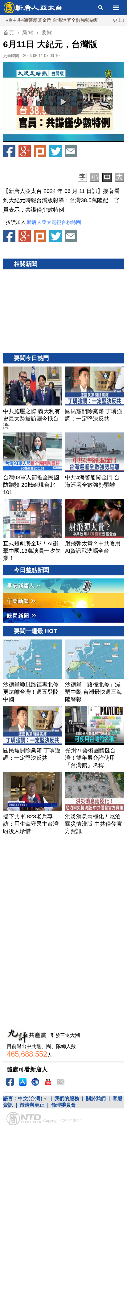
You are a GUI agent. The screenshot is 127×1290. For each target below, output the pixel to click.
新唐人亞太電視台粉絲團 (54, 222)
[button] (63, 102)
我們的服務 (67, 1098)
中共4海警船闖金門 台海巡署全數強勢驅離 (43, 20)
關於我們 (96, 1098)
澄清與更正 (32, 1105)
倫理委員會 (63, 1105)
